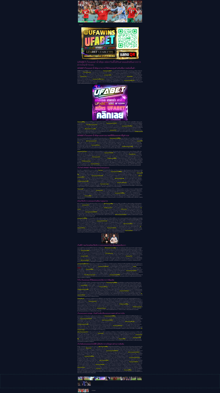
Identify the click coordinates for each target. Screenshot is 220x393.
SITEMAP (81, 24)
